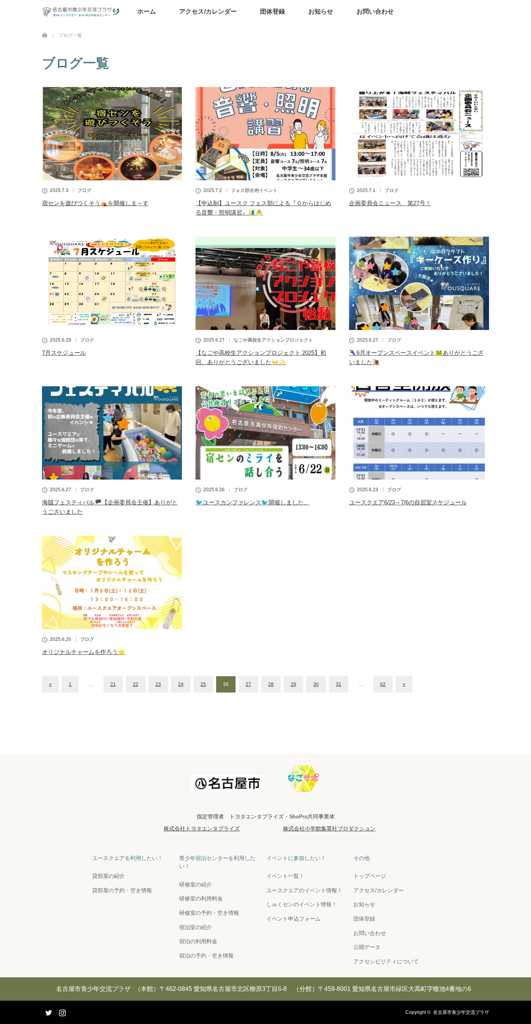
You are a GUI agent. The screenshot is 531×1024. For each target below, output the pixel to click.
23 (158, 684)
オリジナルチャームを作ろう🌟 (83, 652)
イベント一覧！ (285, 876)
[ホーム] (44, 26)
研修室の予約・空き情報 (209, 913)
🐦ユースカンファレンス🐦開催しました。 (252, 502)
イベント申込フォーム (293, 919)
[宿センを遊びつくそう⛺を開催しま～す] (112, 133)
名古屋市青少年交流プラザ (461, 1012)
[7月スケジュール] (112, 283)
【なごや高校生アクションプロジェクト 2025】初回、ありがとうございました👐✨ (261, 357)
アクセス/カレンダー (208, 11)
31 (338, 684)
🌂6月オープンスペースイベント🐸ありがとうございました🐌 (416, 357)
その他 (361, 858)
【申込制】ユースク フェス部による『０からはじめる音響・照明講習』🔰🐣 (263, 208)
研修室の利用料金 (201, 898)
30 (316, 684)
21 (113, 684)
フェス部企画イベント (254, 190)
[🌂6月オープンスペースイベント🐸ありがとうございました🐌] (419, 283)
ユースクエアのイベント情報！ (304, 890)
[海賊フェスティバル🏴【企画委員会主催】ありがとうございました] (112, 433)
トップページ (369, 876)
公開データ (367, 947)
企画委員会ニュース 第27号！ (390, 203)
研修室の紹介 (195, 884)
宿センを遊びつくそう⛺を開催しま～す (95, 203)
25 (203, 684)
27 (248, 684)
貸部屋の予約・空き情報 (122, 890)
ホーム (146, 11)
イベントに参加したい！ (296, 858)
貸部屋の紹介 (108, 876)
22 (135, 684)
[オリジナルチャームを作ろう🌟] (112, 582)
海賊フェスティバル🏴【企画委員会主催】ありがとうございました (110, 507)
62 (383, 684)
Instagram (61, 1011)
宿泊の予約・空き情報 (206, 955)
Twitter (48, 1011)
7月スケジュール (64, 352)
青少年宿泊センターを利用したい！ (217, 862)
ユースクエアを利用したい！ (127, 858)
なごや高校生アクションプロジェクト (273, 340)
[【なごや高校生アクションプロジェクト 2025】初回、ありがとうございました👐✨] (265, 283)
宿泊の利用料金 (198, 941)
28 (271, 684)
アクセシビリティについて (386, 961)
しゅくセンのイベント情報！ (301, 904)
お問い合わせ (375, 11)
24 (180, 684)
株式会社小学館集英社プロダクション (329, 828)
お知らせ (320, 11)
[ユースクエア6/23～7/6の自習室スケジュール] (419, 433)
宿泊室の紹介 (195, 927)
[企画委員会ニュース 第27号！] (419, 133)
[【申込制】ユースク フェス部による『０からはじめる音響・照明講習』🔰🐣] (265, 133)
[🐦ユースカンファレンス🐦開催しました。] (265, 433)
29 (293, 684)
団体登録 (272, 11)
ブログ (84, 190)
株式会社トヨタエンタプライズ (202, 828)
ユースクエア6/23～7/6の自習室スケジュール (408, 502)
